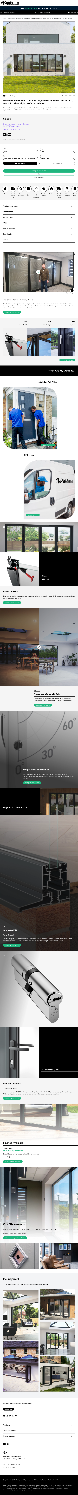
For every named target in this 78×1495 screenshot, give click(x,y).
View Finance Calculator (12, 1162)
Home (4, 18)
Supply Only (21, 163)
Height (42, 149)
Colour (42, 156)
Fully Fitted (59, 163)
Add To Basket (39, 177)
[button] (38, 272)
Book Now (8, 1409)
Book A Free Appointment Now (15, 1238)
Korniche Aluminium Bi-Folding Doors (16, 18)
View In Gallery (10, 96)
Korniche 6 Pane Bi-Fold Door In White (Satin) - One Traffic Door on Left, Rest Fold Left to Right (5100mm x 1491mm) (50, 18)
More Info (5, 1157)
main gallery (42, 1284)
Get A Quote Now (67, 360)
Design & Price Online (39, 171)
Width (5, 149)
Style (4, 156)
